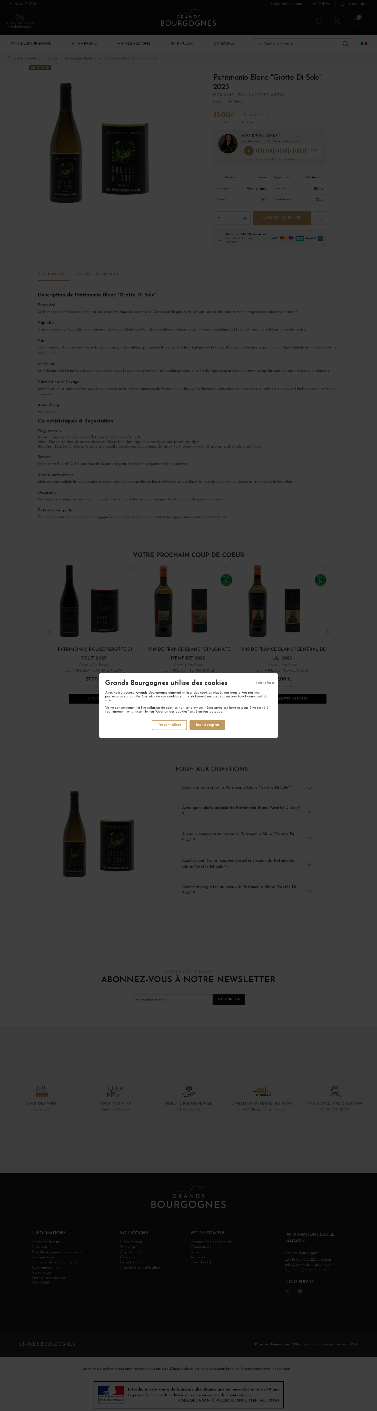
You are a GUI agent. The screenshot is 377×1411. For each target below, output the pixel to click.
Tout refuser (264, 682)
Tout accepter (207, 725)
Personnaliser (169, 725)
